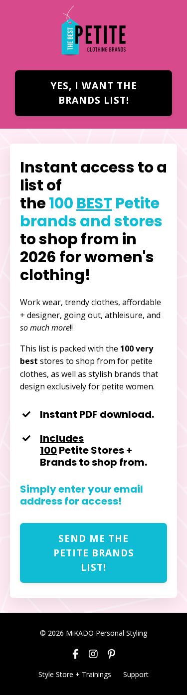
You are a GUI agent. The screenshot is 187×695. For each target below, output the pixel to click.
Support (136, 674)
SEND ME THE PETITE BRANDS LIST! (93, 552)
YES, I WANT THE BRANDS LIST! (93, 93)
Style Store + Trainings (74, 674)
